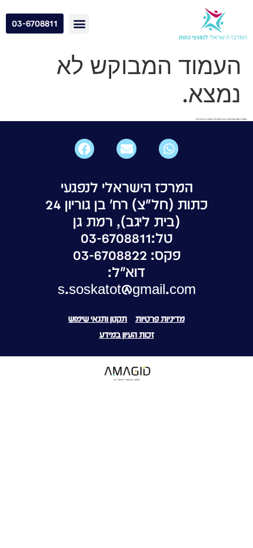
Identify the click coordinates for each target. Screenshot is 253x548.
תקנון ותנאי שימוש (97, 318)
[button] (79, 24)
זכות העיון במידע (126, 334)
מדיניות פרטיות (160, 318)
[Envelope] (126, 149)
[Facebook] (85, 149)
